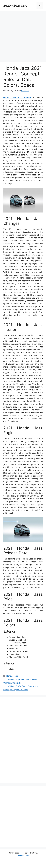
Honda (9, 676)
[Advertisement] (23, 35)
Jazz (16, 676)
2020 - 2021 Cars (15, 5)
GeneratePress (23, 855)
